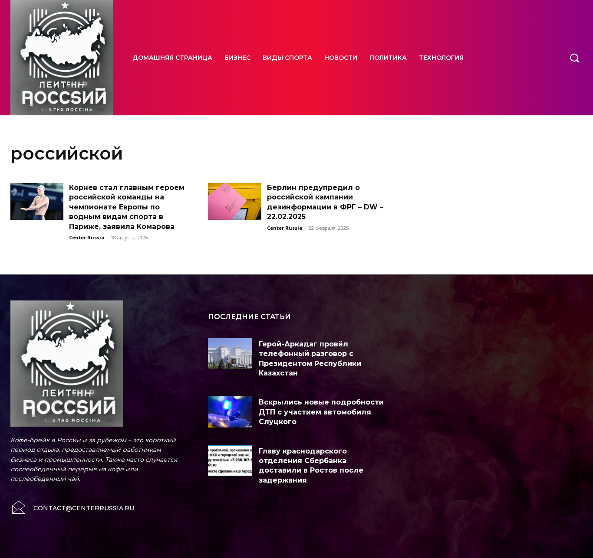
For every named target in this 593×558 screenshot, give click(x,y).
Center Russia (87, 237)
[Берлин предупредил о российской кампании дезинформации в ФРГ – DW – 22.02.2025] (234, 201)
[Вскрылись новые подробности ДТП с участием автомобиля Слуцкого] (230, 411)
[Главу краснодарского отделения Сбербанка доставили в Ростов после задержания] (230, 460)
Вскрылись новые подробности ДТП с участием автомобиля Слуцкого (321, 412)
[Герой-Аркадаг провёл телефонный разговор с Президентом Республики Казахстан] (230, 353)
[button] (574, 57)
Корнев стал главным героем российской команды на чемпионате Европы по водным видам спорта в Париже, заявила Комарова (126, 207)
